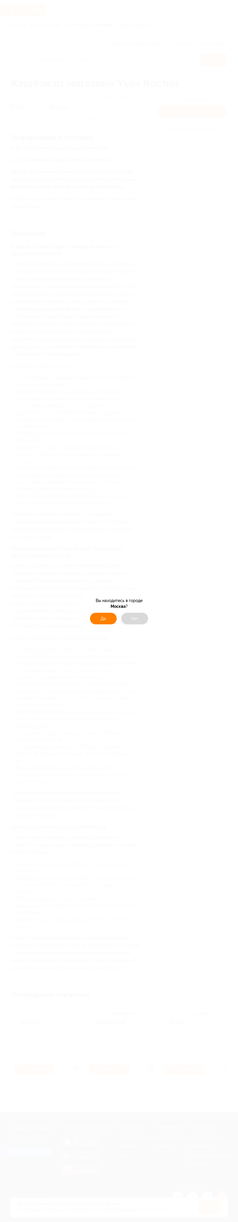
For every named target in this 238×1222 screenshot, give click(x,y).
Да (103, 618)
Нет (134, 618)
